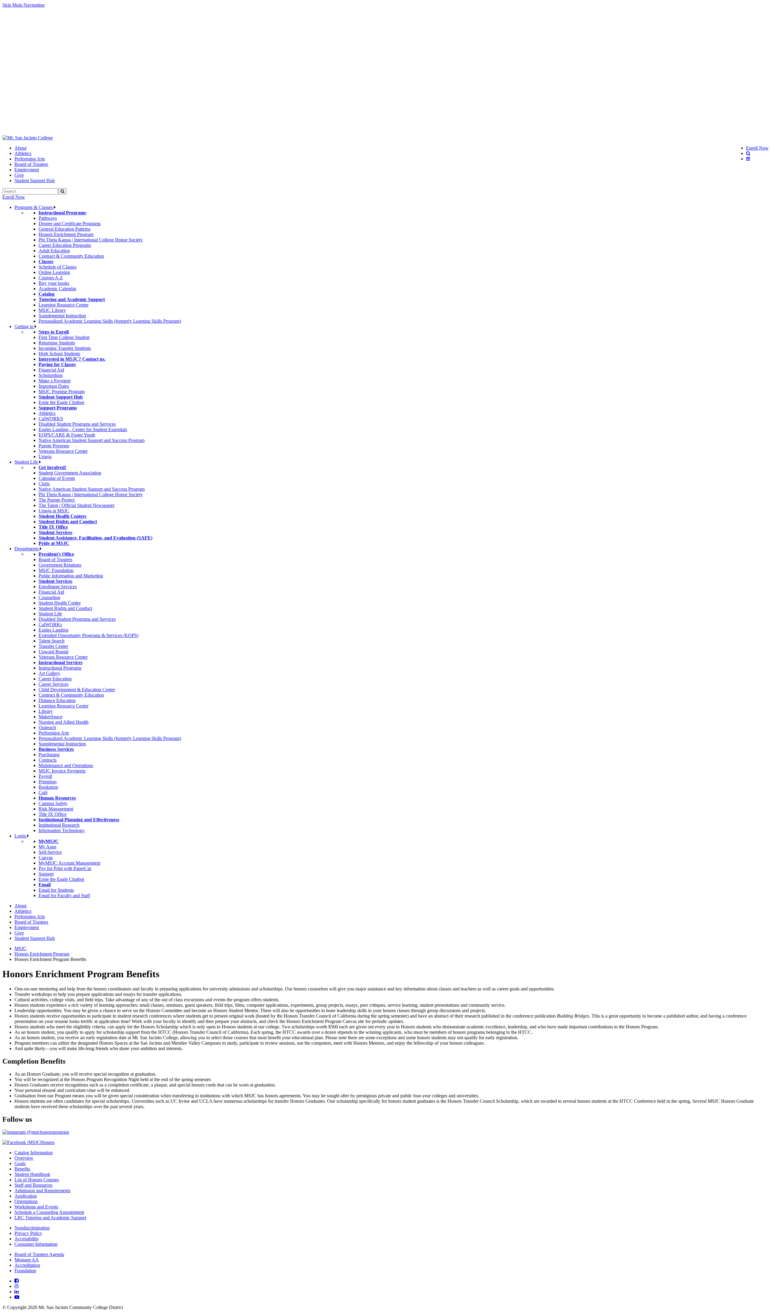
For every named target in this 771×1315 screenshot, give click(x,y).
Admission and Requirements (42, 1190)
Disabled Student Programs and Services (77, 424)
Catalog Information (33, 1152)
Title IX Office (53, 814)
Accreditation (27, 1265)
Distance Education (57, 700)
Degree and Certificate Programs (70, 223)
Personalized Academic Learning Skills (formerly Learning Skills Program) (110, 321)
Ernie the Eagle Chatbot (61, 402)
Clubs (44, 483)
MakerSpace (50, 716)
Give (19, 175)
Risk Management (56, 808)
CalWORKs (50, 624)
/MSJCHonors (40, 1142)
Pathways (48, 218)
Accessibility (26, 1238)
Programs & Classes (34, 207)
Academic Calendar (57, 288)
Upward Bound (53, 651)
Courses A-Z (51, 277)
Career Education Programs (65, 245)
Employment (26, 169)
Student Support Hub (34, 180)
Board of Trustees (31, 164)
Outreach (47, 727)
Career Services (53, 684)
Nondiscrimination (32, 1227)
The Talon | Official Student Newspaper (76, 505)
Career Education (55, 678)
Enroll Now (13, 197)
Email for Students (56, 890)
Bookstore (48, 787)
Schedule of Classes (57, 266)
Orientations (26, 1201)
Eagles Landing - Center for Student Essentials (83, 429)
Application (25, 1195)
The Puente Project (57, 499)
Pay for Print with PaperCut (65, 868)
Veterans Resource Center (63, 451)
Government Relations (60, 564)
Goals (20, 1163)
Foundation (25, 1270)
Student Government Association (70, 472)
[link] (27, 138)
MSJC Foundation (56, 570)
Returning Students (57, 342)
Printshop (48, 781)
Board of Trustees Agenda (39, 1254)
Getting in (24, 326)
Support (46, 873)
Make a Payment (54, 380)
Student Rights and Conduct (65, 608)
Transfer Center (53, 646)
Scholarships (51, 375)
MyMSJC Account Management (69, 863)
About (20, 148)
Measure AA (26, 1259)
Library (46, 711)
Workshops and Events (36, 1206)
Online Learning (54, 272)
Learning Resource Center (64, 304)
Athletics (22, 153)
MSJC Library (52, 310)
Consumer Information (36, 1244)
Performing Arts (29, 158)
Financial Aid (51, 369)
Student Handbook (32, 1174)
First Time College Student (64, 337)
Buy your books (54, 283)
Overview (23, 1158)
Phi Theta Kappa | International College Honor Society (91, 239)
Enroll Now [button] (757, 148)
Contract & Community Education (71, 256)
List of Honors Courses (36, 1179)
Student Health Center (60, 602)
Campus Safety (53, 803)
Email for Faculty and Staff (64, 895)
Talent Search (51, 640)
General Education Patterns (64, 229)
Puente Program (54, 445)
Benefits (22, 1168)
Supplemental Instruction (62, 315)
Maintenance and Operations (66, 765)
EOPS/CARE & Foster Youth (67, 434)
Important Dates (54, 386)
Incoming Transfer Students (65, 348)
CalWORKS (51, 418)
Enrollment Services (58, 586)
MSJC (20, 948)
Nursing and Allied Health (64, 722)
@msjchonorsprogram (47, 1132)
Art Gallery (49, 673)
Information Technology (62, 830)
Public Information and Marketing (71, 575)
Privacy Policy (28, 1233)
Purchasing (49, 754)
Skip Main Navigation (23, 5)
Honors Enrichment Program (66, 234)
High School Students (59, 353)
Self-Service (50, 852)
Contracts (48, 760)
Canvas (46, 857)
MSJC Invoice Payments (62, 770)
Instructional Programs (60, 667)
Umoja (45, 456)
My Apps (47, 846)
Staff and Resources (33, 1185)
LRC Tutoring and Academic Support (50, 1217)
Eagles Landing (53, 630)
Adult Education (54, 250)
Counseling (49, 597)
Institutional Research (59, 825)
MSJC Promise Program (62, 391)
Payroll (45, 776)
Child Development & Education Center (77, 689)
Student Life (26, 462)
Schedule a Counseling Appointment (49, 1212)
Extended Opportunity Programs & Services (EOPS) (89, 635)
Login (20, 835)
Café (43, 792)
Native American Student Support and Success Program (92, 440)
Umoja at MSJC (54, 510)
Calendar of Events (57, 478)
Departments (27, 548)
